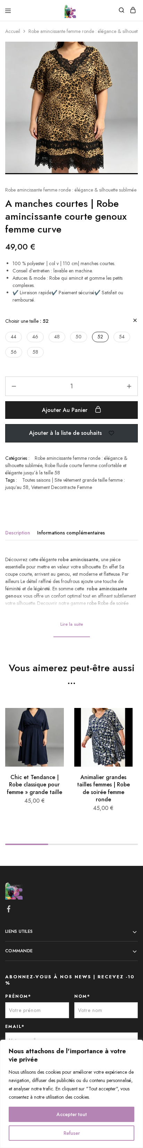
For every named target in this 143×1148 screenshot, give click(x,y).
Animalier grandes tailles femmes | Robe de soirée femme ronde (103, 788)
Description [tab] (17, 532)
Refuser (72, 1133)
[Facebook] (9, 910)
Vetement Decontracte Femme (61, 487)
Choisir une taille (27, 321)
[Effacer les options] (135, 321)
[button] (13, 337)
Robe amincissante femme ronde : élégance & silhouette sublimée (70, 189)
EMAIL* (15, 1026)
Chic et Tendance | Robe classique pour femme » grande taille (34, 784)
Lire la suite (71, 624)
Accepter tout (72, 1114)
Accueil (12, 31)
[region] (71, 1094)
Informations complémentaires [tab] (71, 532)
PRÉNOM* (18, 996)
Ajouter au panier (65, 410)
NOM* (82, 996)
